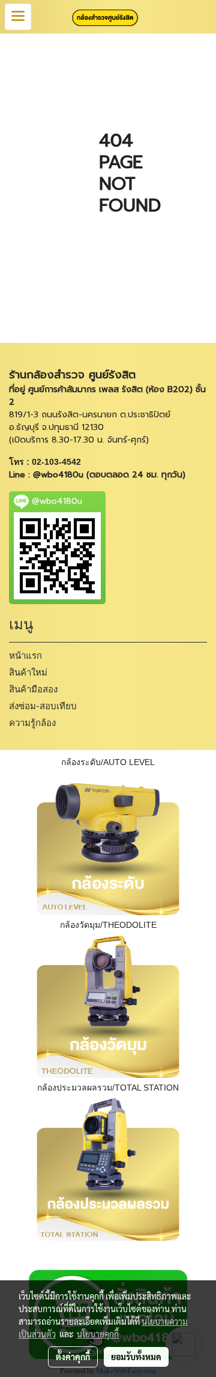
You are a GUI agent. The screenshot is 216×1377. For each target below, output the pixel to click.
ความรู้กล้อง (32, 723)
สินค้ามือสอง (33, 689)
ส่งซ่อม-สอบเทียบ (43, 706)
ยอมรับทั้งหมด (136, 1356)
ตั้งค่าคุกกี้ (73, 1356)
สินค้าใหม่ (28, 672)
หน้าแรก (25, 655)
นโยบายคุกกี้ (98, 1333)
